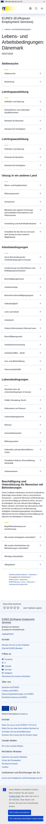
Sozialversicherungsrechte (18, 584)
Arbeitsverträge (11, 287)
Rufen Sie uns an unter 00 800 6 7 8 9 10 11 (19, 725)
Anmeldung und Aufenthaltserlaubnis (20, 224)
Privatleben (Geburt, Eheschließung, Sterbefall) (19, 462)
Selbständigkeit (11, 304)
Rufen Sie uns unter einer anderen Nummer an (20, 728)
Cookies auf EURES (10, 691)
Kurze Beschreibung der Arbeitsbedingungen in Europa (17, 258)
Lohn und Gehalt (11, 312)
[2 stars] (6, 607)
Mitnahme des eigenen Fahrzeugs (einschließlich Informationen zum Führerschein (18, 212)
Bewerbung (9, 82)
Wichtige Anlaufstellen (13, 556)
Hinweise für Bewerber (14, 121)
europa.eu (24, 714)
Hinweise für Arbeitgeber (14, 129)
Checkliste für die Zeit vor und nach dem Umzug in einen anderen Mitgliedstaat (19, 234)
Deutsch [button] (30, 8)
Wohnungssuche (11, 194)
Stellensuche (10, 73)
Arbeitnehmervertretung (14, 345)
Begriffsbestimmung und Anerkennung (15, 527)
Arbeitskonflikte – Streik (14, 353)
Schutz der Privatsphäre (11, 760)
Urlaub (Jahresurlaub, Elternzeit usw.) (20, 328)
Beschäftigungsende (13, 336)
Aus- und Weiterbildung (14, 361)
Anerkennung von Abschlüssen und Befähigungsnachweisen (19, 269)
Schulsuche (9, 202)
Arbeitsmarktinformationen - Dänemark (22, 574)
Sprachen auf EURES (10, 687)
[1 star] (4, 607)
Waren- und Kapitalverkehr (15, 185)
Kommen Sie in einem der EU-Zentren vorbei (19, 735)
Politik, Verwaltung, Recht (15, 400)
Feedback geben (35, 608)
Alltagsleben (9, 565)
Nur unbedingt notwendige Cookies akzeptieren (26, 819)
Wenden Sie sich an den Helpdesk (15, 645)
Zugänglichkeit (8, 634)
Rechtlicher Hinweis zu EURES (14, 697)
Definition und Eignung (14, 102)
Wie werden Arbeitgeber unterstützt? (19, 537)
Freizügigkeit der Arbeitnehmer (20, 577)
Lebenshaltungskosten (14, 417)
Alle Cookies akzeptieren (19, 812)
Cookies (5, 767)
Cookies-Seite (14, 796)
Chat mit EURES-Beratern (12, 648)
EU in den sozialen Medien (12, 746)
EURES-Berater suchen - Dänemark (21, 582)
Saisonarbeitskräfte (12, 369)
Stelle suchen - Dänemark (18, 579)
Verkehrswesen (11, 471)
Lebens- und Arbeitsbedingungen (17, 29)
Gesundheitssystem (12, 433)
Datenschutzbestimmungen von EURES (18, 694)
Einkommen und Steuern (15, 408)
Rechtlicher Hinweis (10, 764)
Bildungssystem (11, 441)
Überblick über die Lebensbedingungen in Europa (17, 390)
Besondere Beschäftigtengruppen (18, 295)
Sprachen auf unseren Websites (14, 757)
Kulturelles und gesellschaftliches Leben (18, 451)
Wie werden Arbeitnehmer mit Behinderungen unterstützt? (16, 547)
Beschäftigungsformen (14, 279)
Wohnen (8, 425)
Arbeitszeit (9, 320)
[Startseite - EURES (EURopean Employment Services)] (14, 8)
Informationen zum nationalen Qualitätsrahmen (17, 111)
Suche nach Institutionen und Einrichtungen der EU (22, 778)
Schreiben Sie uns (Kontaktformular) (16, 732)
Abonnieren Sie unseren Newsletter (16, 676)
